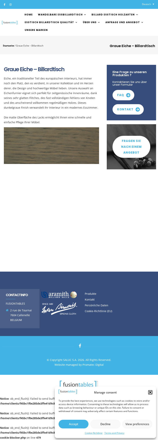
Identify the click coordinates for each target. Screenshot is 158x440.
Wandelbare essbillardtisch (60, 14)
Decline (105, 424)
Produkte (90, 294)
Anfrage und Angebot (122, 22)
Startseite (8, 45)
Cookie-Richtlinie (94, 433)
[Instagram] (10, 4)
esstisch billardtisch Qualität (49, 22)
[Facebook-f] (4, 4)
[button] (150, 392)
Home (28, 14)
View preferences (137, 424)
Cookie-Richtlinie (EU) (98, 311)
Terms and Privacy (114, 433)
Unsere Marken (36, 30)
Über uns (90, 22)
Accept (73, 424)
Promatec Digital (93, 365)
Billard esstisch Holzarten (113, 14)
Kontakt (90, 299)
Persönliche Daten (96, 305)
